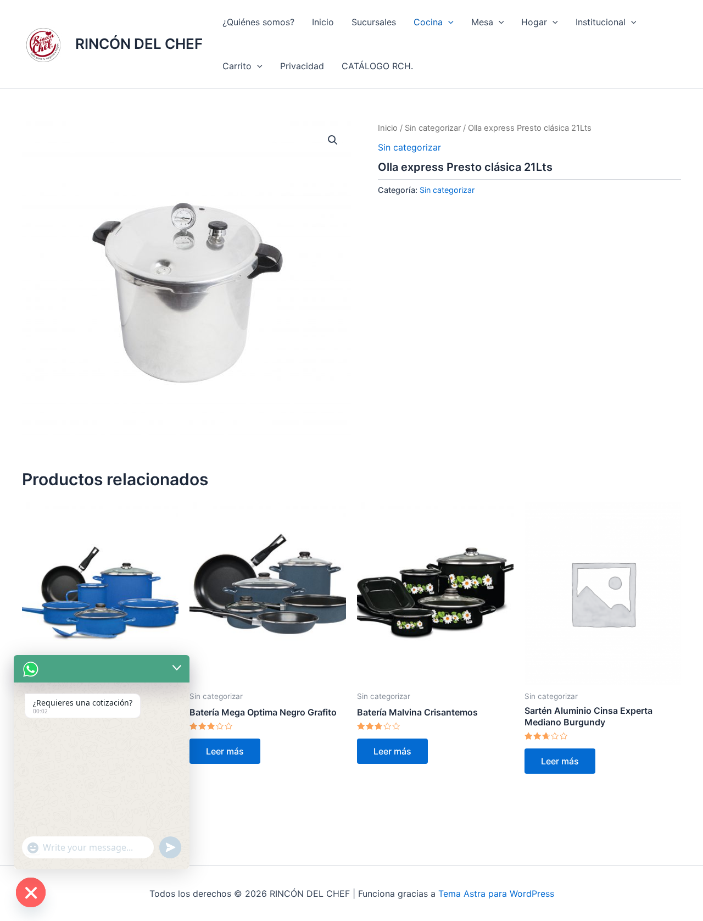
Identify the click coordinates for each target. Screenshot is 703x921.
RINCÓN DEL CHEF (139, 43)
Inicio (323, 21)
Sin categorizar (433, 128)
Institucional (601, 21)
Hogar (534, 21)
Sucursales (374, 21)
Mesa (482, 21)
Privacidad (302, 65)
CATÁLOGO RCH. (377, 65)
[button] (448, 22)
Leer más (225, 751)
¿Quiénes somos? (258, 21)
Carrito (237, 65)
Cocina (428, 21)
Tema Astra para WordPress (496, 893)
